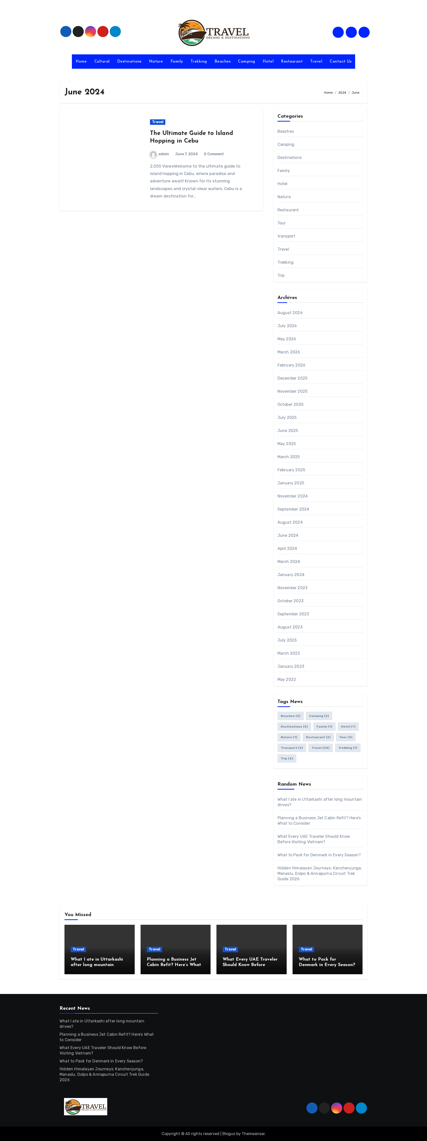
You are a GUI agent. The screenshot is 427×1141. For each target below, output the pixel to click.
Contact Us (340, 62)
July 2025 (287, 417)
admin (163, 154)
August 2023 (290, 627)
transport (287, 236)
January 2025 (291, 483)
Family (177, 62)
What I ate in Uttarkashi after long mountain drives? (97, 964)
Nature (156, 62)
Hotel (268, 62)
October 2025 (290, 404)
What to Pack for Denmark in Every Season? (319, 855)
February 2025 (291, 470)
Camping (246, 62)
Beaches (222, 62)
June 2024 (288, 535)
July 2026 (287, 325)
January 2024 (291, 574)
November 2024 (293, 496)
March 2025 (289, 456)
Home (81, 62)
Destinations (129, 62)
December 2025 (293, 378)
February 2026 (292, 365)
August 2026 (290, 312)
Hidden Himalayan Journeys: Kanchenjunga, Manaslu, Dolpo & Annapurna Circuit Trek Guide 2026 (320, 873)
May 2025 (287, 443)
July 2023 (287, 640)
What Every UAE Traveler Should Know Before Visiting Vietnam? (250, 964)
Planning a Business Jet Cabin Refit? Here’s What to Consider (174, 964)
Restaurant (292, 62)
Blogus (228, 1133)
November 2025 (293, 391)
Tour (282, 223)
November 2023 (293, 587)
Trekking (199, 62)
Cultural (102, 62)
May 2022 (287, 679)
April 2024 (287, 548)
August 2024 (290, 522)
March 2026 (289, 352)
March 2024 (289, 561)
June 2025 (288, 430)
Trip (281, 275)
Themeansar (253, 1133)
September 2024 (293, 509)
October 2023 (290, 601)
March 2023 (289, 653)
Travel (316, 62)
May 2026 (287, 339)
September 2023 (293, 614)
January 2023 (291, 666)
